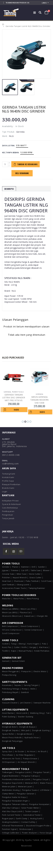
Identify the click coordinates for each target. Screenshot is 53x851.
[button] (22, 421)
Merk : (5, 136)
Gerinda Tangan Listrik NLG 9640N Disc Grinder (24, 109)
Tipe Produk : (9, 131)
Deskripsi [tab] (9, 188)
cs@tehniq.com (10, 463)
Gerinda (14, 394)
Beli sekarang (22, 173)
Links (44, 3)
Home (3, 24)
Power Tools (44, 392)
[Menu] (34, 12)
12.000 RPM (26, 152)
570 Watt (21, 145)
